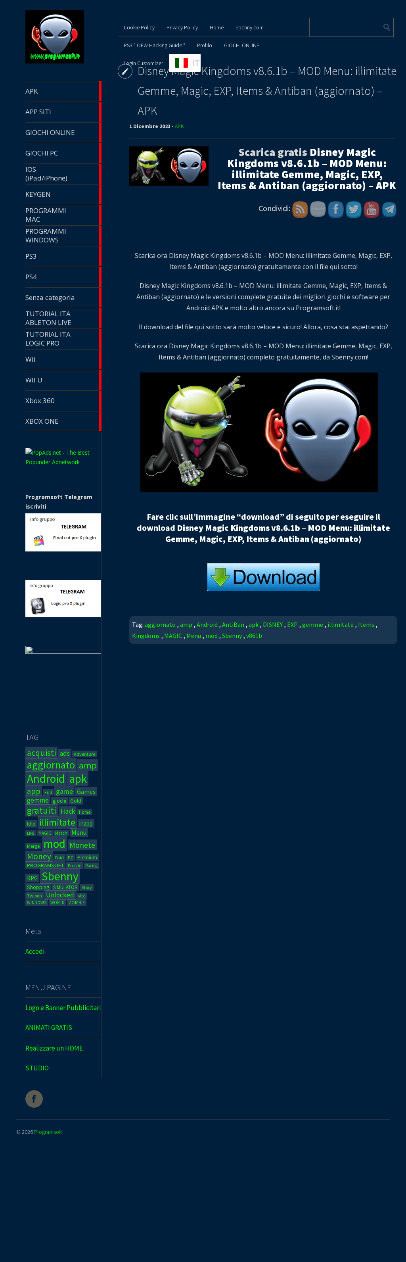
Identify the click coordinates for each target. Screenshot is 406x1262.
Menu (78, 832)
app (33, 791)
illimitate (57, 822)
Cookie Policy (139, 27)
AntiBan (233, 624)
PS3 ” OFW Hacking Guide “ (154, 45)
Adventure (84, 754)
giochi (59, 800)
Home (84, 812)
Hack (67, 811)
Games (86, 791)
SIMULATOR (65, 887)
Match (61, 833)
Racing (91, 865)
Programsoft (48, 1131)
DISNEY (273, 624)
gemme (38, 800)
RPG (32, 878)
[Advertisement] (203, 1205)
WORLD (57, 902)
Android (46, 778)
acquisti (41, 752)
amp (88, 765)
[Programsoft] (54, 62)
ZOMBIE (77, 902)
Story (87, 887)
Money (39, 856)
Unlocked (60, 895)
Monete (82, 845)
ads (65, 753)
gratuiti (41, 810)
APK (179, 126)
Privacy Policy (182, 27)
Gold (75, 800)
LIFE (30, 833)
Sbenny (60, 876)
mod (54, 843)
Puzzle (74, 865)
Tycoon (34, 896)
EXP (292, 624)
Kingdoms (146, 636)
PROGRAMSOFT (45, 865)
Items (366, 624)
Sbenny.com (250, 27)
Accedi (34, 951)
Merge (33, 846)
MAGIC (44, 833)
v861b (254, 636)
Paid (59, 858)
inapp (86, 823)
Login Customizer (143, 63)
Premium (87, 857)
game (64, 791)
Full (48, 792)
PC (70, 858)
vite (81, 896)
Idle (31, 823)
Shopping (38, 887)
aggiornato (51, 764)
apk (78, 778)
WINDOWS (36, 902)
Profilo (204, 45)
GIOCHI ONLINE (241, 45)
